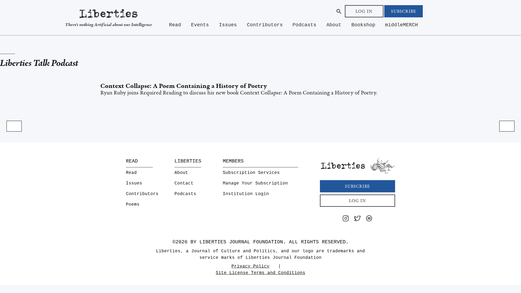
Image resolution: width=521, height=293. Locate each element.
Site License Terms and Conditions (260, 272)
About (333, 25)
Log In (364, 11)
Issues (228, 25)
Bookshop (363, 25)
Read (175, 25)
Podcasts (304, 25)
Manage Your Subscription (255, 183)
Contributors (265, 25)
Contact (183, 183)
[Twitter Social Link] (357, 219)
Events (200, 25)
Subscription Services (251, 172)
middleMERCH (401, 25)
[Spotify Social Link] (369, 219)
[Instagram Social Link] (346, 219)
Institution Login (246, 194)
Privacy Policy (250, 266)
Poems (132, 204)
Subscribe (403, 11)
